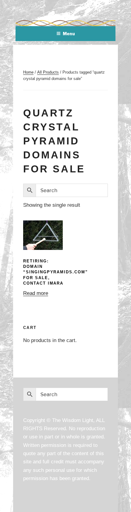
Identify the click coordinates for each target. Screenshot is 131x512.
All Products (48, 72)
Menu (69, 33)
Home (28, 72)
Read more (35, 293)
